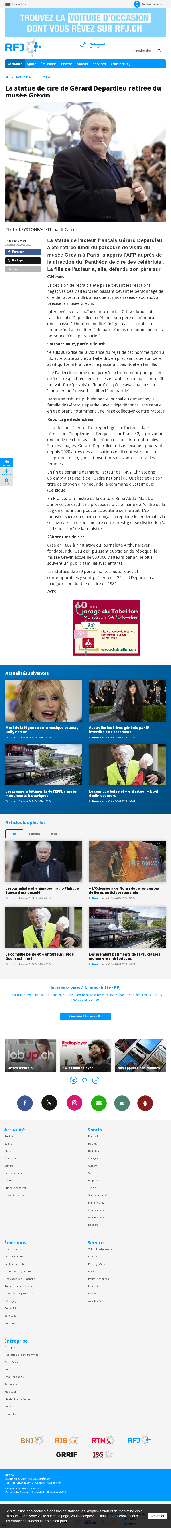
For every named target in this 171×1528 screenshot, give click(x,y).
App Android (145, 1103)
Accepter (157, 1516)
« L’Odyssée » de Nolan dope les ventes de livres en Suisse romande (124, 890)
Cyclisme (93, 1165)
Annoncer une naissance (19, 1286)
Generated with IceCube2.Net (49, 1492)
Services (99, 64)
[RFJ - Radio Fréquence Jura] (139, 1440)
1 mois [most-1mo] (53, 833)
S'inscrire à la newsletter (85, 1016)
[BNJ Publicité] (30, 1440)
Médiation (11, 1391)
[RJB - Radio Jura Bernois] (66, 1440)
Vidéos (82, 64)
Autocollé (10, 1308)
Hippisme (94, 1180)
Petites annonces (98, 1278)
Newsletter (11, 1413)
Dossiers (10, 1180)
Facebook (25, 1103)
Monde (9, 1150)
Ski (90, 1173)
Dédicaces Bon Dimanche (20, 1278)
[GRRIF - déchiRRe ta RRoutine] (66, 1454)
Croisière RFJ (120, 64)
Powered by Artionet (17, 1492)
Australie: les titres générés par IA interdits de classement (119, 729)
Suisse (8, 1143)
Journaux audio (14, 1173)
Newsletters (99, 1103)
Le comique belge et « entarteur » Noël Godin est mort (123, 793)
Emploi (92, 1293)
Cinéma (92, 1256)
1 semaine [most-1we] (33, 833)
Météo (92, 1271)
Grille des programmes (19, 1271)
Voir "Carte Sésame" (140, 1055)
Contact (9, 1406)
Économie (11, 1158)
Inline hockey (96, 1202)
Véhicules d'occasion (100, 1249)
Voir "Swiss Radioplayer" (31, 1055)
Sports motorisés (98, 1195)
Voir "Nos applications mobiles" (86, 1055)
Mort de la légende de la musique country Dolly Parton (41, 729)
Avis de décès (96, 1300)
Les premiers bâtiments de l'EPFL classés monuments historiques (41, 793)
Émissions (49, 64)
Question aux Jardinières (19, 1293)
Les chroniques (14, 1256)
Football (93, 1136)
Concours (10, 1323)
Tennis (92, 1187)
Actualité (15, 64)
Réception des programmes (21, 1354)
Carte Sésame (13, 1362)
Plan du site (54, 1482)
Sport (31, 64)
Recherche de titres (16, 1264)
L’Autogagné (12, 1300)
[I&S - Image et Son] (103, 1454)
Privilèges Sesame (99, 1264)
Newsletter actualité (16, 1195)
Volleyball (93, 1158)
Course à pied (96, 1209)
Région (9, 1136)
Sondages (10, 1315)
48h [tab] (14, 833)
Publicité (10, 1369)
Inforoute (94, 1286)
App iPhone (122, 1103)
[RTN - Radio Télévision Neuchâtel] (103, 1440)
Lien (15, 269)
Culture (44, 77)
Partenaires (11, 1384)
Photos (67, 64)
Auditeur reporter (15, 1187)
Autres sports (96, 1217)
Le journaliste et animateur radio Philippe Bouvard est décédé (42, 890)
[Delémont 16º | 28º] (83, 40)
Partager (17, 251)
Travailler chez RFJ (15, 1376)
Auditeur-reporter (151, 4)
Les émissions (13, 1249)
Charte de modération (18, 1399)
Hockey (92, 1143)
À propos (10, 1347)
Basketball (94, 1150)
